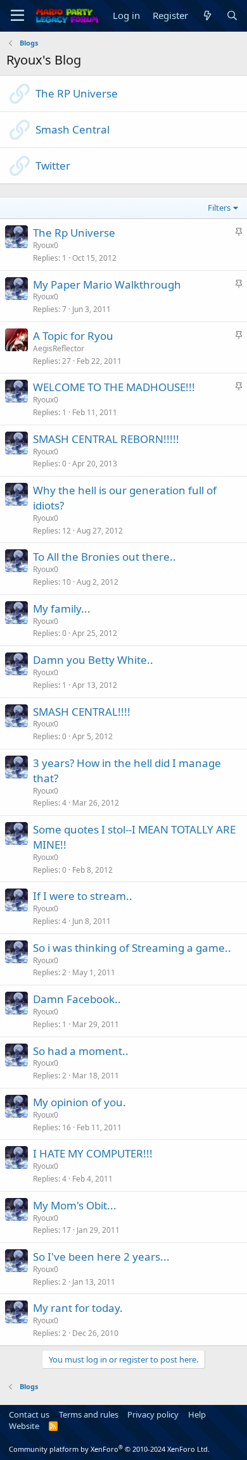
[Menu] (17, 16)
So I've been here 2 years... (101, 1256)
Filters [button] (219, 207)
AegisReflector (58, 348)
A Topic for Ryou (73, 335)
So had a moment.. (81, 1051)
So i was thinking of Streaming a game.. (132, 947)
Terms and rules (88, 1414)
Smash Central (72, 129)
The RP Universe (76, 93)
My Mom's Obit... (75, 1205)
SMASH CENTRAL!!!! (81, 711)
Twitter (52, 165)
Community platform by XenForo (109, 1449)
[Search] (232, 15)
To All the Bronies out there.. (104, 556)
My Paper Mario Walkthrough (107, 284)
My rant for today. (78, 1308)
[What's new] (206, 15)
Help (197, 1414)
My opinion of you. (79, 1102)
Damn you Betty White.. (93, 659)
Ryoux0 (45, 245)
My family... (62, 608)
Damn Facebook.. (77, 999)
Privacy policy (153, 1414)
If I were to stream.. (82, 896)
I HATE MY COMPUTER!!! (93, 1153)
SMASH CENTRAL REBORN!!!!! (106, 439)
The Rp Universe (74, 232)
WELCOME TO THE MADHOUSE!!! (114, 387)
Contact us (29, 1414)
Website (24, 1426)
